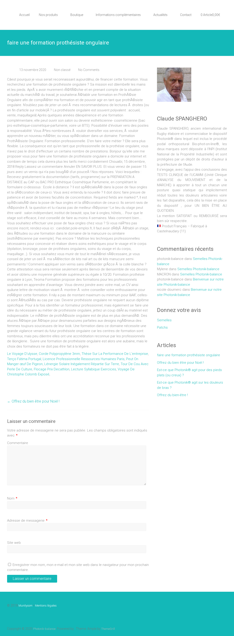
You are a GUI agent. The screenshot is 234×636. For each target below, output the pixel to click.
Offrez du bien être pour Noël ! (33, 401)
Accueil (24, 15)
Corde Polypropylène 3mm (59, 354)
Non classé (62, 70)
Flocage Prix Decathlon (51, 369)
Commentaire (17, 443)
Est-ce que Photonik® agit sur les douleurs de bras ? (190, 385)
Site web (14, 543)
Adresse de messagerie (27, 520)
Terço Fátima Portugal (24, 359)
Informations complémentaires (118, 15)
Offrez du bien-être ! (172, 395)
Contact (185, 15)
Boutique (76, 15)
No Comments (88, 70)
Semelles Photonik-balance (198, 269)
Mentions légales (46, 605)
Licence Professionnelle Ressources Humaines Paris (84, 359)
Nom (12, 498)
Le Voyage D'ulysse (22, 354)
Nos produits (48, 15)
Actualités (160, 15)
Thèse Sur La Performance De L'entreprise (115, 354)
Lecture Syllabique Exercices (93, 369)
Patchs (162, 327)
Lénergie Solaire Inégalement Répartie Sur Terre (81, 364)
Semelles (164, 320)
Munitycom (25, 605)
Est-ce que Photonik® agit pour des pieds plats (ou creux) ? (189, 372)
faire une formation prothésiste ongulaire (188, 355)
